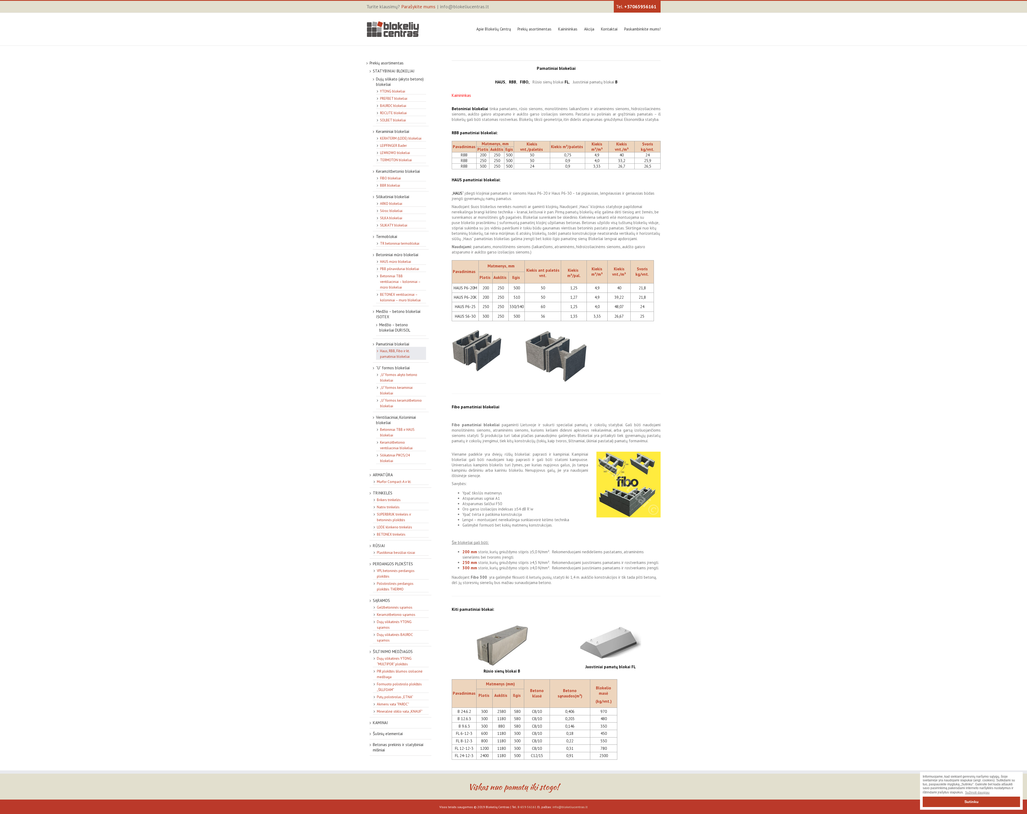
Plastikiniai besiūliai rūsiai (396, 552)
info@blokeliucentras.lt (464, 6)
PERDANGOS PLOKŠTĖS (393, 563)
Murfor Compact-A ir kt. (394, 481)
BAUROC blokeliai (393, 105)
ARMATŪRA (383, 474)
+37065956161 (640, 6)
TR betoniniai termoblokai (399, 243)
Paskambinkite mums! (642, 29)
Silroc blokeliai (391, 211)
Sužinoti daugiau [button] (977, 792)
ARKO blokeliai (391, 203)
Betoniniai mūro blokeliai (397, 254)
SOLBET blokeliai (393, 120)
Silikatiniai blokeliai (392, 196)
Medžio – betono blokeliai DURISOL (394, 327)
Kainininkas (567, 29)
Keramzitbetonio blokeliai (398, 171)
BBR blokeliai (390, 185)
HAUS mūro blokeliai (395, 261)
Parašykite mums (418, 6)
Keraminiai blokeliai (392, 131)
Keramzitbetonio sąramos (396, 614)
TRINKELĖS (382, 493)
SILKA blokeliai (391, 218)
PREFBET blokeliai (393, 98)
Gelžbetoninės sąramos (394, 607)
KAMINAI (380, 722)
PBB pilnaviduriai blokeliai (399, 269)
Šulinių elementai (388, 733)
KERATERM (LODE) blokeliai (400, 138)
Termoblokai (386, 236)
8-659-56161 (527, 807)
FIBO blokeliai (390, 178)
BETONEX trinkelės (391, 534)
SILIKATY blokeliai (393, 225)
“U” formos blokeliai (393, 367)
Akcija (589, 29)
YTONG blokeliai (392, 91)
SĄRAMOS (381, 600)
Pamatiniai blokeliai (392, 344)
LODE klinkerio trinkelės (394, 527)
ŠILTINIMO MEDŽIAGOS (393, 651)
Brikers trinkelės (389, 500)
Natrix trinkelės (388, 507)
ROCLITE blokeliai (393, 113)
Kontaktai (609, 29)
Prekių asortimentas (534, 29)
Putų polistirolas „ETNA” (395, 697)
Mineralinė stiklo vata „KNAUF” (400, 711)
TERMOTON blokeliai (396, 160)
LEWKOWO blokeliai (395, 153)
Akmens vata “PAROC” (393, 704)
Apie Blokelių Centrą (493, 29)
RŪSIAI (379, 545)
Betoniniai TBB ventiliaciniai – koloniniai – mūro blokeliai (400, 282)
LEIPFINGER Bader (393, 145)
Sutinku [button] (971, 802)
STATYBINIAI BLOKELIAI (394, 71)
